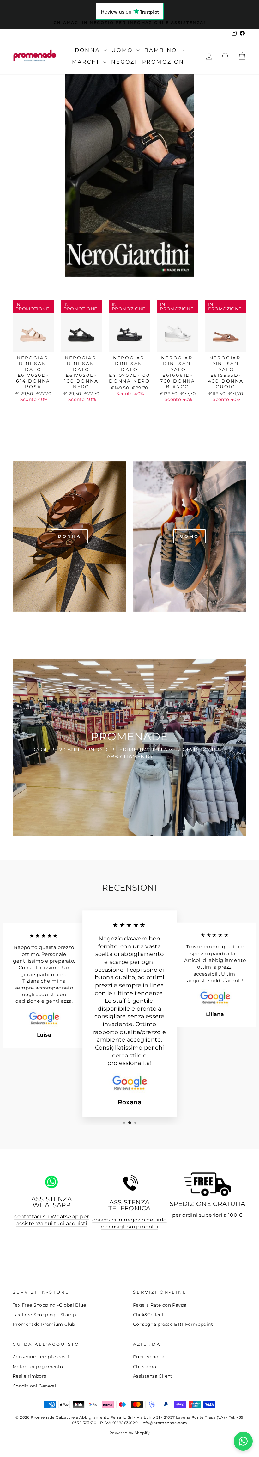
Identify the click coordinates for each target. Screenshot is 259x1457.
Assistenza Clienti (153, 1376)
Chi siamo (144, 1366)
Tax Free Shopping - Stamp (44, 1314)
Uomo (123, 50)
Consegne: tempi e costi (41, 1356)
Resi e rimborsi (30, 1376)
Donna (88, 50)
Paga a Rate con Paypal (160, 1304)
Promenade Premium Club (44, 1324)
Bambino (161, 50)
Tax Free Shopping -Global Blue (49, 1304)
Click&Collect (148, 1314)
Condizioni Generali (35, 1385)
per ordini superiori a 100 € (207, 1215)
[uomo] (189, 536)
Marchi (86, 62)
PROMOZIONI (164, 62)
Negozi (124, 62)
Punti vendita (148, 1356)
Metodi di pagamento (38, 1366)
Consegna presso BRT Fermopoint (173, 1324)
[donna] (69, 536)
